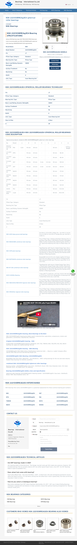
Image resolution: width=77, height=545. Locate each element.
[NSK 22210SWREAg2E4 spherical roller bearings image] (55, 30)
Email (34, 419)
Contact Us (12, 542)
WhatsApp (55, 64)
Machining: (9, 72)
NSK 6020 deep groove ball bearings (17, 234)
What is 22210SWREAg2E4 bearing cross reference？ (55, 57)
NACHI (8, 405)
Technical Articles (31, 10)
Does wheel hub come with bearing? (21, 472)
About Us (6, 542)
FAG (40, 397)
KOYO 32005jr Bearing (13, 275)
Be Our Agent (55, 68)
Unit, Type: (9, 78)
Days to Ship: (9, 120)
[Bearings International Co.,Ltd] (9, 4)
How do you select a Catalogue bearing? (22, 482)
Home (6, 10)
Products (9, 13)
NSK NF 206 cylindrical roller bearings (17, 267)
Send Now (48, 449)
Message (34, 434)
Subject (34, 426)
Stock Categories (17, 10)
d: (6, 124)
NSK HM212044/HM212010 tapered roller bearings (21, 283)
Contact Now (55, 60)
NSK (7, 393)
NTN (7, 397)
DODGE (41, 405)
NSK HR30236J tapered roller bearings (17, 292)
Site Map (18, 542)
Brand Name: (10, 47)
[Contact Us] (73, 272)
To (33, 422)
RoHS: (8, 75)
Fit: (7, 53)
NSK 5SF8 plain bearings (13, 251)
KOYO (41, 401)
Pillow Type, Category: (12, 56)
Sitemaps (23, 542)
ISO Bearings (44, 10)
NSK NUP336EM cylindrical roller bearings (18, 259)
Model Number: (10, 50)
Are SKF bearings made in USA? (19, 463)
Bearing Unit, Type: (11, 60)
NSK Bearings (68, 10)
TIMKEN (8, 401)
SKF (40, 393)
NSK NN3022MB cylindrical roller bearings (18, 242)
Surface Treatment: (11, 68)
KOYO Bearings (55, 10)
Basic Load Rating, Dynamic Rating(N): (14, 64)
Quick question (34, 431)
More (38, 506)
